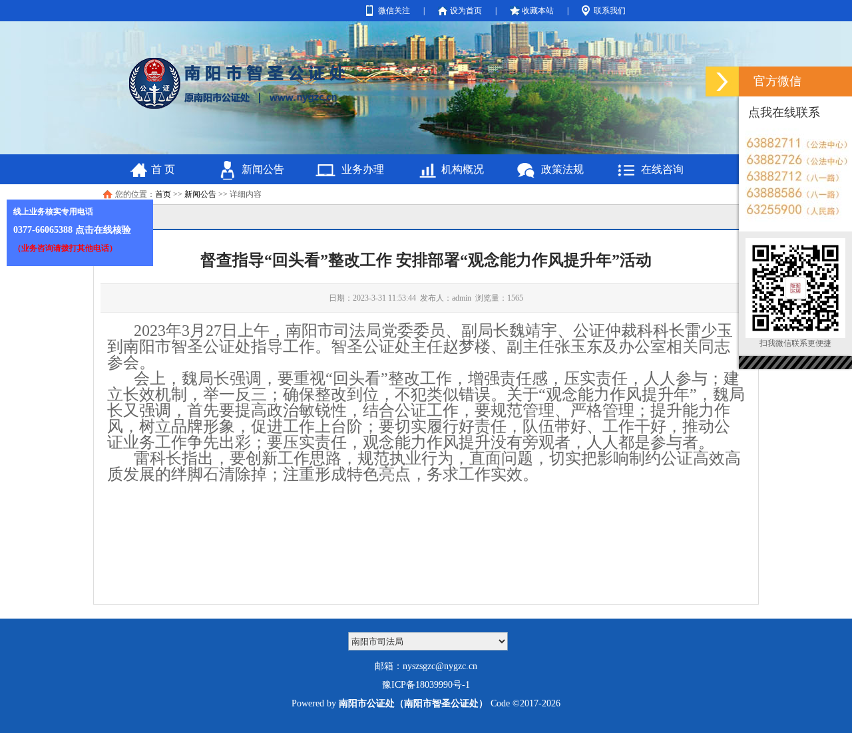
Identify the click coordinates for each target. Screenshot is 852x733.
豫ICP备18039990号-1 (426, 685)
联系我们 (610, 10)
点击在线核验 (103, 230)
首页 (163, 194)
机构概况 (462, 169)
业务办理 (362, 169)
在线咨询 (662, 169)
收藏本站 (538, 10)
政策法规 (562, 169)
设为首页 (466, 10)
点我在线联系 (784, 112)
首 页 (163, 169)
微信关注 (394, 10)
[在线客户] (722, 81)
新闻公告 (263, 169)
